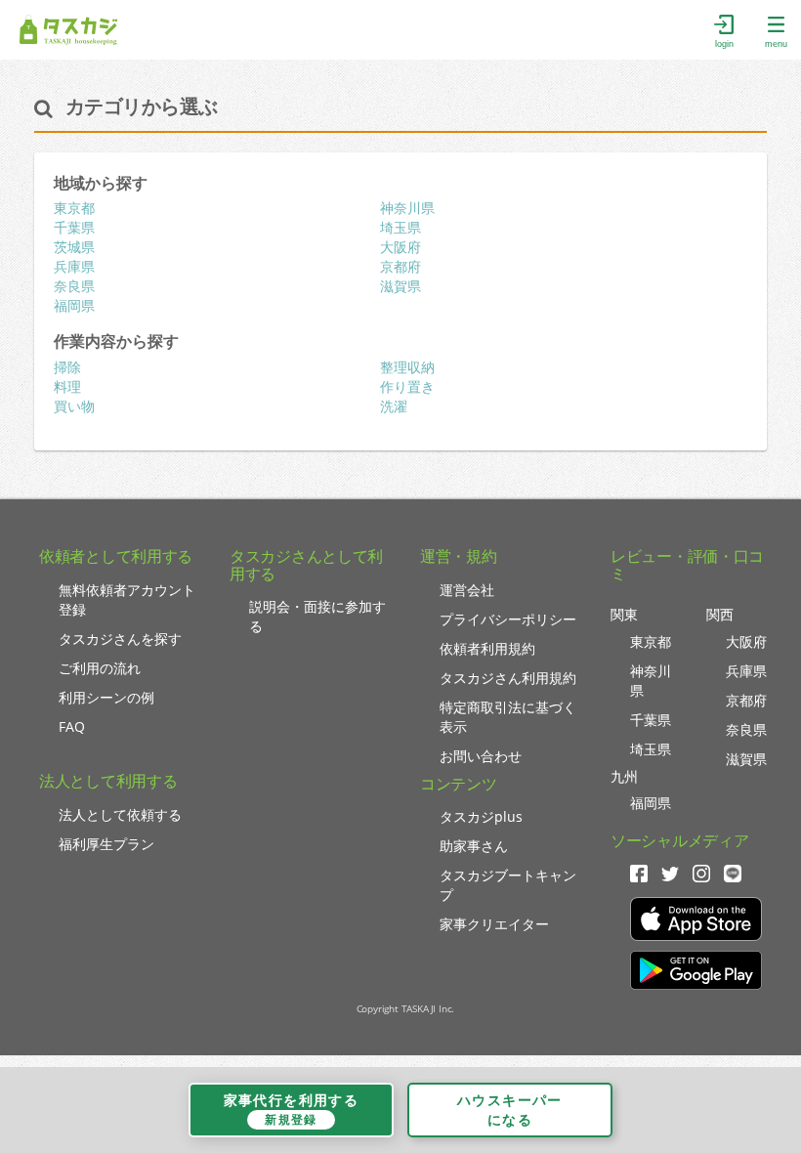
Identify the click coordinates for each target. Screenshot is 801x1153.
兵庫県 (74, 266)
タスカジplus (481, 816)
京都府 (400, 266)
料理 (67, 386)
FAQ (72, 726)
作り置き (407, 386)
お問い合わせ (481, 756)
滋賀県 (400, 286)
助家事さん (474, 845)
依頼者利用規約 (487, 648)
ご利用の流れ (100, 668)
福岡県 (74, 305)
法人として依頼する (120, 814)
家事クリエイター (494, 924)
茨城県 (74, 246)
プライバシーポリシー (508, 619)
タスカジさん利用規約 (508, 677)
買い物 (74, 406)
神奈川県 (407, 207)
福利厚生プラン (106, 843)
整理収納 (407, 367)
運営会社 (467, 589)
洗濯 (393, 406)
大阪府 (400, 246)
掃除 (67, 367)
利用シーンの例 (106, 697)
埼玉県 (400, 227)
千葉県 (74, 227)
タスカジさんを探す (120, 638)
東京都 (74, 207)
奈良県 (74, 286)
